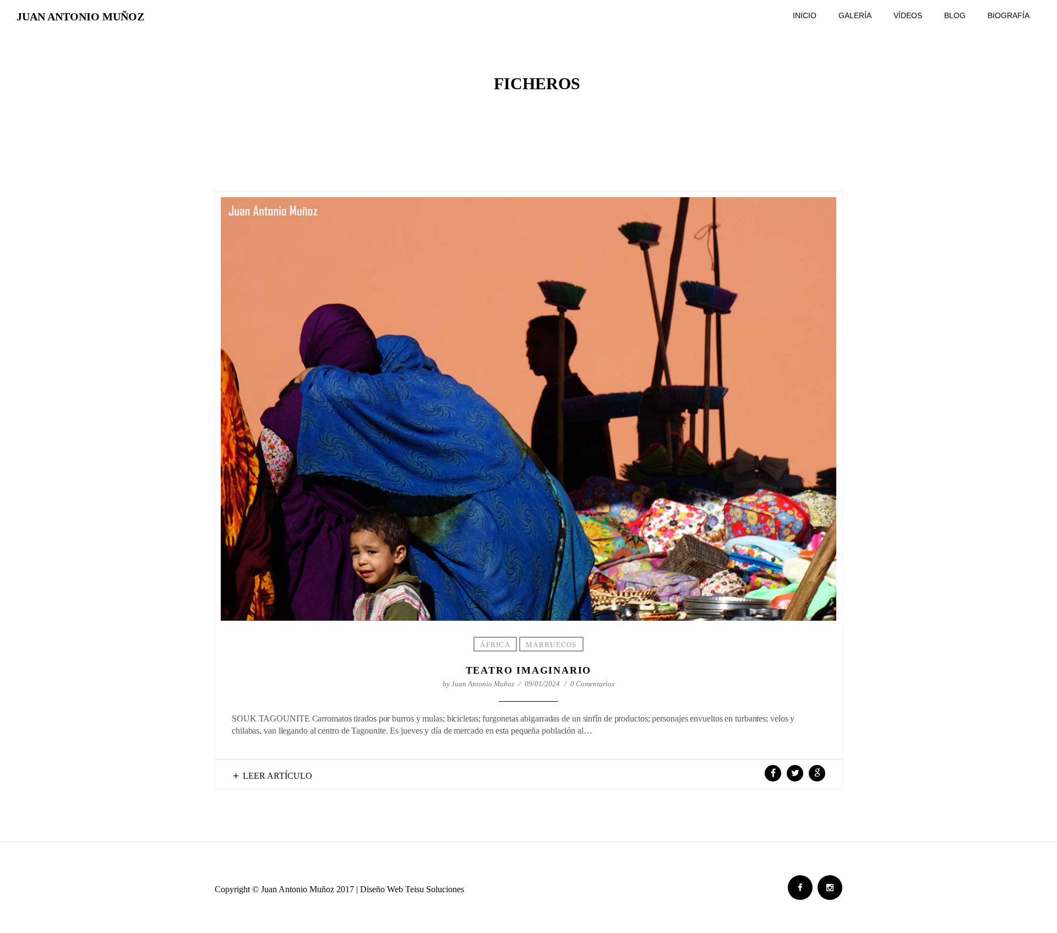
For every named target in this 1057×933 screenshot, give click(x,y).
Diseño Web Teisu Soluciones (412, 889)
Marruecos (551, 645)
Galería (854, 15)
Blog (955, 15)
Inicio (804, 15)
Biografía (1008, 15)
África (495, 645)
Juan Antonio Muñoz (80, 16)
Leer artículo (277, 775)
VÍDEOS (907, 15)
